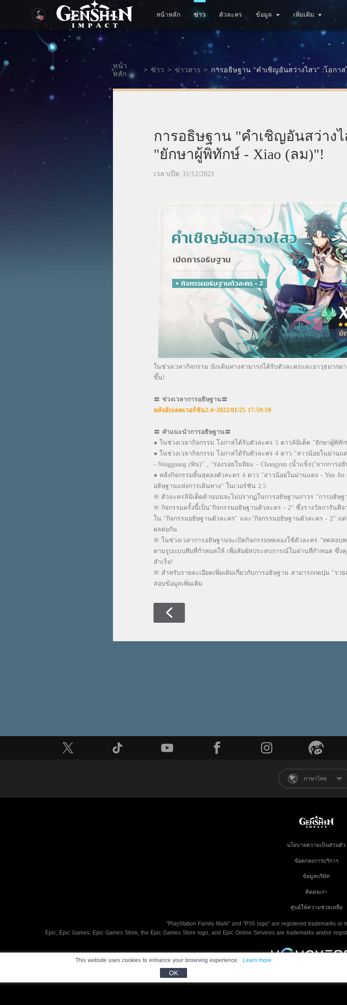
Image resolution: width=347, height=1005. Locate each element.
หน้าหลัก (168, 14)
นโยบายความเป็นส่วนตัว (316, 845)
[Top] (309, 942)
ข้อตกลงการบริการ (316, 861)
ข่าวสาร (188, 70)
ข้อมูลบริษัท (316, 876)
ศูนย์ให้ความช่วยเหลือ (316, 907)
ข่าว (200, 14)
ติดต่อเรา (316, 892)
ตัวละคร (230, 14)
